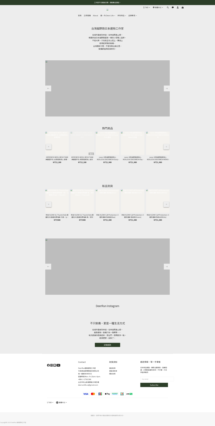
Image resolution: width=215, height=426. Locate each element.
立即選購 (87, 15)
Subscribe (154, 385)
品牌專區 (131, 15)
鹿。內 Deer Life (107, 15)
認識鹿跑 (107, 344)
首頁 (80, 15)
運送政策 (112, 368)
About (95, 15)
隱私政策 (112, 374)
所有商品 (121, 15)
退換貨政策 (113, 371)
